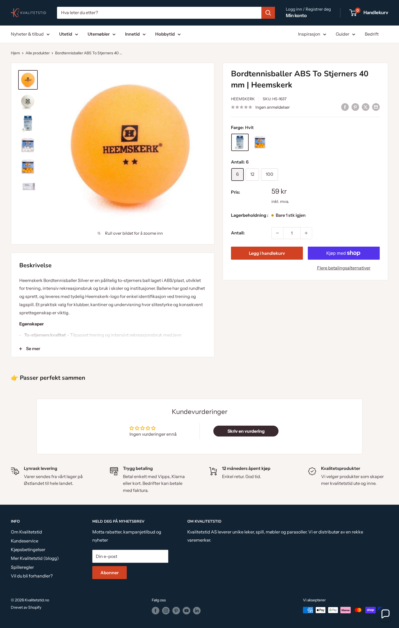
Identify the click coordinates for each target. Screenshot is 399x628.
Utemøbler (99, 34)
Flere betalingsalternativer (343, 268)
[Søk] (268, 13)
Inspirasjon (309, 34)
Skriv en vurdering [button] (246, 431)
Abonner (109, 572)
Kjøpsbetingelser (28, 549)
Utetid (65, 34)
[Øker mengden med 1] (306, 233)
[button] (385, 614)
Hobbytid (165, 34)
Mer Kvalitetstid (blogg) (35, 558)
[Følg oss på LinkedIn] (197, 610)
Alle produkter (38, 53)
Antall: (238, 233)
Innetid (132, 34)
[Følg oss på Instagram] (166, 610)
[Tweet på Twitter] (365, 107)
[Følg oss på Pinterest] (176, 610)
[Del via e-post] (376, 107)
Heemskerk (243, 98)
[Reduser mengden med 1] (277, 233)
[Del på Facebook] (345, 107)
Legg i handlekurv (267, 253)
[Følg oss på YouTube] (186, 610)
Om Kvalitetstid (26, 532)
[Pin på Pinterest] (355, 107)
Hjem (15, 53)
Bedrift (372, 34)
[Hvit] (240, 142)
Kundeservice (24, 541)
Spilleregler (22, 567)
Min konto (296, 15)
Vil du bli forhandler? (32, 576)
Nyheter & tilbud (27, 34)
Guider (342, 34)
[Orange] (260, 142)
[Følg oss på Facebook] (155, 610)
